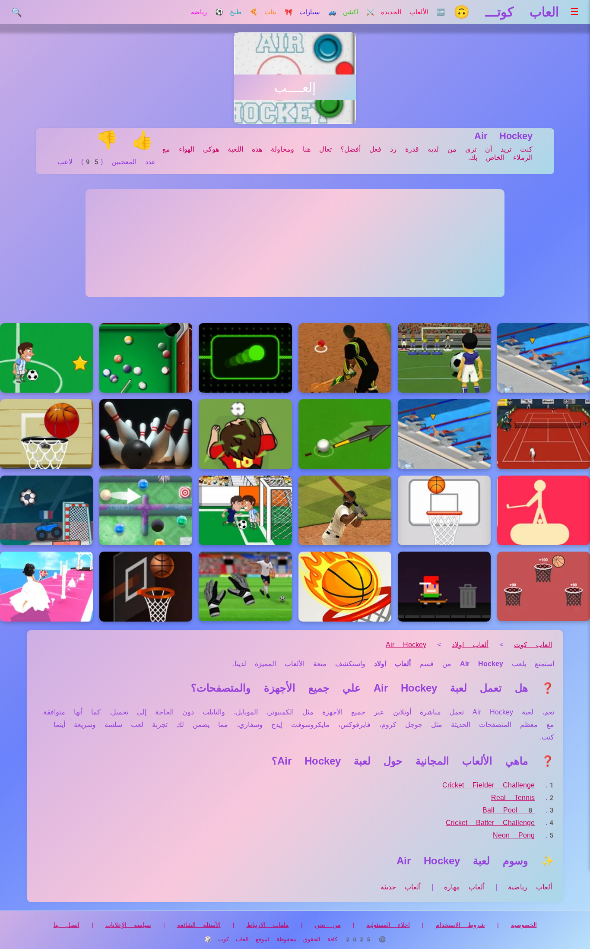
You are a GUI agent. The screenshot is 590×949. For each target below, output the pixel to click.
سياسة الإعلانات (128, 924)
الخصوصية (524, 924)
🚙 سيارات (317, 12)
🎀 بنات (278, 12)
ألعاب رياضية (530, 887)
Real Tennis (513, 797)
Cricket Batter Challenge (490, 823)
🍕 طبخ (244, 12)
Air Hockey (406, 645)
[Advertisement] (295, 243)
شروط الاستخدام (460, 924)
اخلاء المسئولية (388, 924)
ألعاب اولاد (470, 645)
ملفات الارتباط (268, 924)
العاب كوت (533, 645)
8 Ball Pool (508, 810)
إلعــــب (295, 87)
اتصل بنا (66, 924)
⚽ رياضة (207, 12)
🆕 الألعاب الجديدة (413, 12)
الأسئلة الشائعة (199, 924)
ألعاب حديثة (401, 887)
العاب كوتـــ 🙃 (506, 11)
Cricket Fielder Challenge (488, 785)
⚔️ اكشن (358, 12)
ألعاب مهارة (464, 887)
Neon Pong (514, 835)
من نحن (328, 924)
